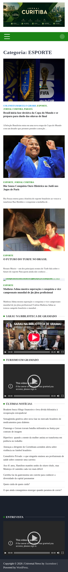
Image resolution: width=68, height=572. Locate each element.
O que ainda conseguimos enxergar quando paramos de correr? (32, 490)
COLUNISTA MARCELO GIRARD (19, 106)
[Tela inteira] (62, 352)
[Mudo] (58, 352)
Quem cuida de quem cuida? (16, 484)
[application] (34, 337)
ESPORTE (42, 106)
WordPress (22, 567)
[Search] (62, 36)
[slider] (32, 352)
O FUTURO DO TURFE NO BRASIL (25, 259)
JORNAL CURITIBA (13, 109)
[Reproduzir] (5, 352)
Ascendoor (50, 563)
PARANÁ (28, 109)
